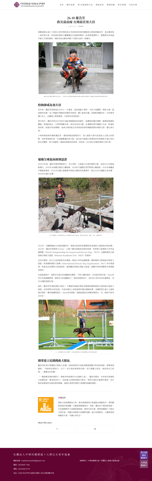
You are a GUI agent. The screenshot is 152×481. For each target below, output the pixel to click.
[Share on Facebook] (57, 429)
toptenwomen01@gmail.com (33, 460)
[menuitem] (61, 4)
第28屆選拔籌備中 (144, 455)
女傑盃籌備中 (144, 464)
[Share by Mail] (95, 429)
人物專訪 (80, 26)
